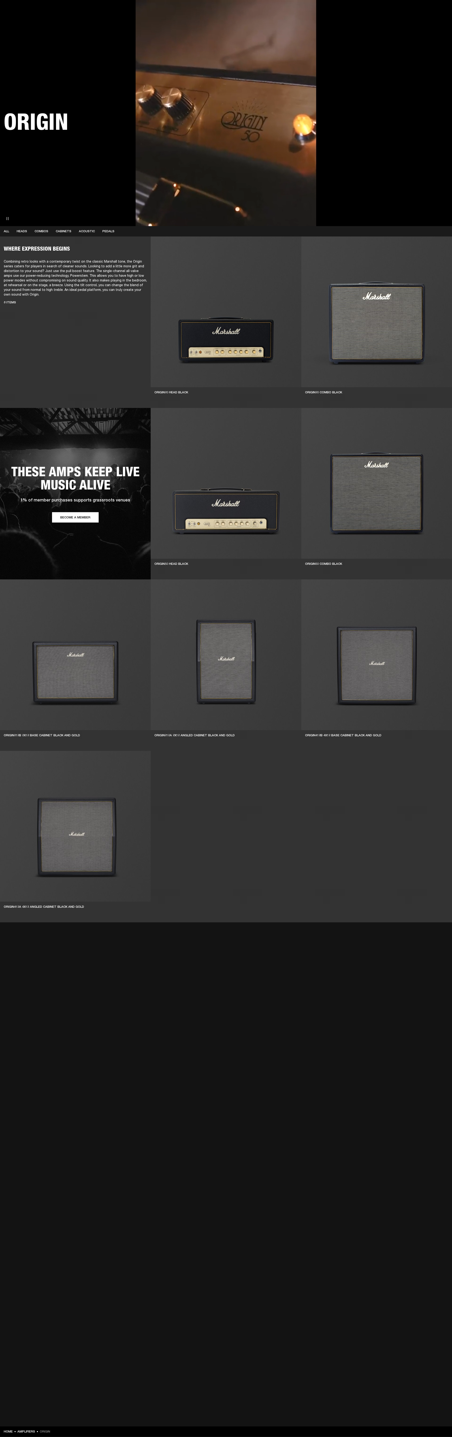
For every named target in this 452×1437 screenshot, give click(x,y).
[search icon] (417, 21)
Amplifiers (26, 1431)
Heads (22, 231)
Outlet (429, 9)
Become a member (75, 517)
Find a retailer (409, 9)
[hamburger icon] (440, 21)
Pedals (108, 231)
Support (404, 21)
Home (8, 1431)
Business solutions (359, 9)
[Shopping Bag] (432, 21)
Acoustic (87, 231)
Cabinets (63, 231)
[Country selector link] (440, 9)
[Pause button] (7, 218)
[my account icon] (425, 21)
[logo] (19, 19)
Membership (386, 9)
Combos (41, 231)
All (6, 231)
